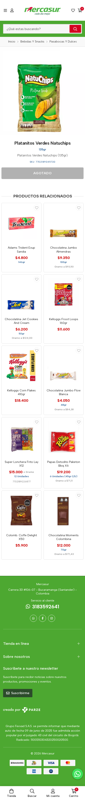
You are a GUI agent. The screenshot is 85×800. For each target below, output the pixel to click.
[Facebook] (42, 618)
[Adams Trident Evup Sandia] (21, 223)
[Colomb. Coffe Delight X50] (21, 510)
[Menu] (5, 10)
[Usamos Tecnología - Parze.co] (21, 710)
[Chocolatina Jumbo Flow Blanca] (63, 366)
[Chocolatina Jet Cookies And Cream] (21, 294)
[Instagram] (51, 618)
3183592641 (45, 607)
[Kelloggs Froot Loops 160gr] (63, 294)
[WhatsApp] (33, 618)
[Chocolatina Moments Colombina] (63, 510)
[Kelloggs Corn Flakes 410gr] (21, 366)
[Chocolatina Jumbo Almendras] (63, 223)
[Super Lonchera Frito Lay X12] (21, 437)
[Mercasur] (42, 10)
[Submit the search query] (75, 29)
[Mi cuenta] (12, 10)
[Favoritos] (73, 10)
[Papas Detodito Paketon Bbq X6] (63, 437)
